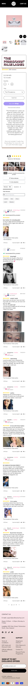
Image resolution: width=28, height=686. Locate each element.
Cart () (23, 4)
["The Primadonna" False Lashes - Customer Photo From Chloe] (11, 164)
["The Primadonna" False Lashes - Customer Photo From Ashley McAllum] (5, 164)
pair (12, 199)
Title (5, 88)
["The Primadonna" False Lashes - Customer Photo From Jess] (22, 164)
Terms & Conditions (5, 642)
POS (3, 678)
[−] (5, 84)
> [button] (19, 605)
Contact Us (19, 649)
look (5, 202)
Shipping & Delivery (19, 642)
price (17, 199)
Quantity (6, 81)
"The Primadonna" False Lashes (10, 238)
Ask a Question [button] (14, 182)
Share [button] (6, 242)
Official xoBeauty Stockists (7, 650)
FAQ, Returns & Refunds (20, 646)
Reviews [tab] (6, 187)
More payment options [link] (14, 107)
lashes (6, 199)
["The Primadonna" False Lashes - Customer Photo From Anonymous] (17, 169)
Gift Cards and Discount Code (6, 646)
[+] (12, 84)
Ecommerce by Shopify (14, 678)
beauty (12, 202)
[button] (14, 21)
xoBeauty (9, 676)
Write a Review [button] (14, 178)
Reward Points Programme (20, 653)
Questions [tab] (16, 187)
